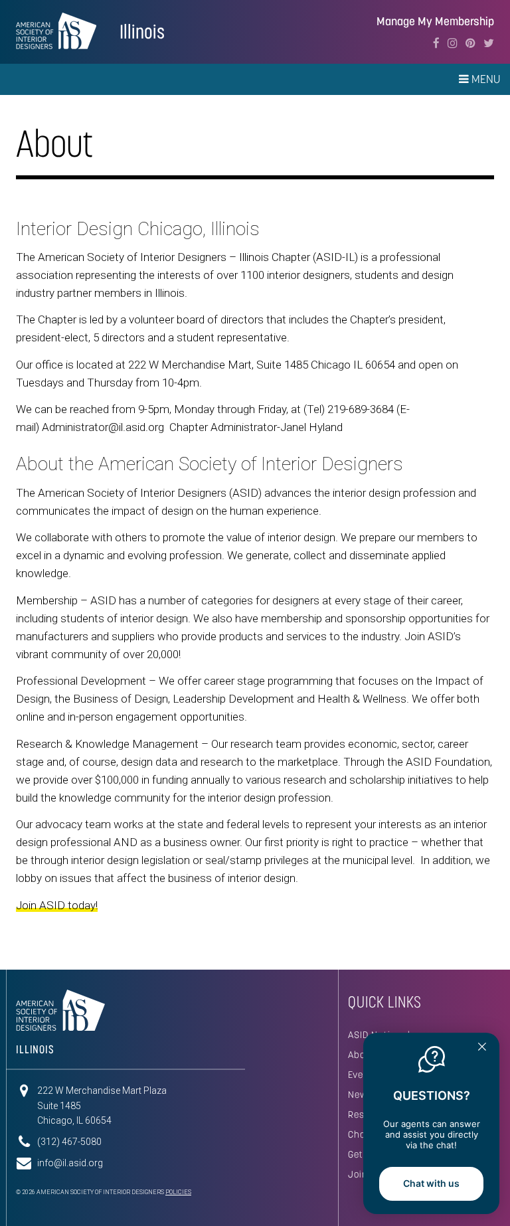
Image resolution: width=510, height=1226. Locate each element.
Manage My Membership (435, 21)
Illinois (142, 31)
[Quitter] (482, 1048)
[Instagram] (453, 43)
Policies (178, 1192)
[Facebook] (436, 43)
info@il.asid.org (70, 1163)
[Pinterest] (470, 43)
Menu (484, 79)
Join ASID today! (57, 905)
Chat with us (431, 1183)
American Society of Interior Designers (56, 30)
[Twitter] (488, 43)
